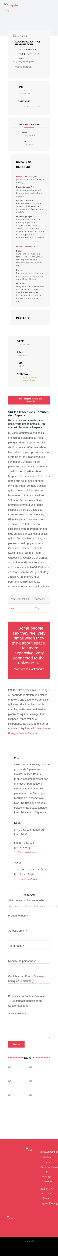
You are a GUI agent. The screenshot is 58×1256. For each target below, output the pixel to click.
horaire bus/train (27, 879)
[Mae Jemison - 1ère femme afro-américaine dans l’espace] (18, 1100)
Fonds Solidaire (34, 976)
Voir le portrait (23, 66)
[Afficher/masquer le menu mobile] (52, 4)
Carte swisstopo (27, 852)
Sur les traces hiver (31, 106)
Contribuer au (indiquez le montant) (26, 978)
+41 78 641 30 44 (35, 54)
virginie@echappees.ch (25, 61)
